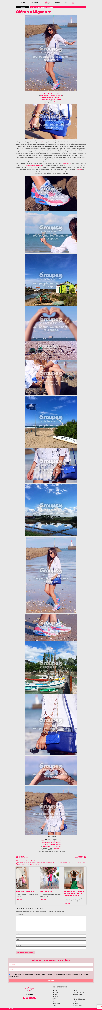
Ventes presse (35, 2)
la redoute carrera (65, 862)
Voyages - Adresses (47, 7)
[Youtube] (35, 998)
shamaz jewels (25, 864)
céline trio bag (32, 862)
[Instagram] (30, 998)
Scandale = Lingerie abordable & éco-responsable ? (74, 893)
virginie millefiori (34, 864)
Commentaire (20, 914)
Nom (17, 933)
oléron (83, 862)
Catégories (22, 2)
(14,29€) (51, 99)
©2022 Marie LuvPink (13, 1008)
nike (72, 862)
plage (18, 864)
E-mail (17, 939)
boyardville (20, 862)
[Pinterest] (32, 998)
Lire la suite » (19, 899)
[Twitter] (27, 998)
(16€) (51, 841)
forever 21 (42, 862)
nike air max (77, 862)
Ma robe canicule (25, 891)
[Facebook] (24, 998)
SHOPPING (57, 2)
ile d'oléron (56, 862)
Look (66, 2)
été (38, 862)
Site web (18, 945)
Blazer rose (46, 891)
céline (26, 862)
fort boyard (49, 862)
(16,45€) (51, 95)
